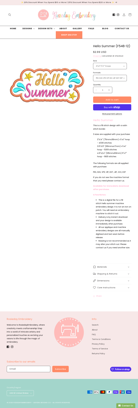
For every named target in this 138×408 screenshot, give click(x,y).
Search (95, 325)
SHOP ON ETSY (69, 35)
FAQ (94, 334)
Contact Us (127, 405)
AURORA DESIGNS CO (42, 403)
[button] (10, 15)
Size (95, 60)
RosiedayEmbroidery (22, 403)
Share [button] (99, 296)
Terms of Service (100, 348)
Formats (97, 72)
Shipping (97, 56)
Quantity (97, 84)
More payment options (112, 114)
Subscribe (60, 369)
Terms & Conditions (101, 339)
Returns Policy (98, 353)
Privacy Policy (98, 344)
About (95, 329)
